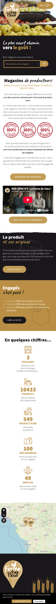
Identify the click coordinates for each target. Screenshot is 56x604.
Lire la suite (14, 269)
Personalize (39, 601)
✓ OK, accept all (21, 601)
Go (44, 64)
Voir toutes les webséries (28, 220)
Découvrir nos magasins (28, 177)
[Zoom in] (3, 510)
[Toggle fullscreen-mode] (3, 520)
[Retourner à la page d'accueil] (11, 26)
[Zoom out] (3, 515)
